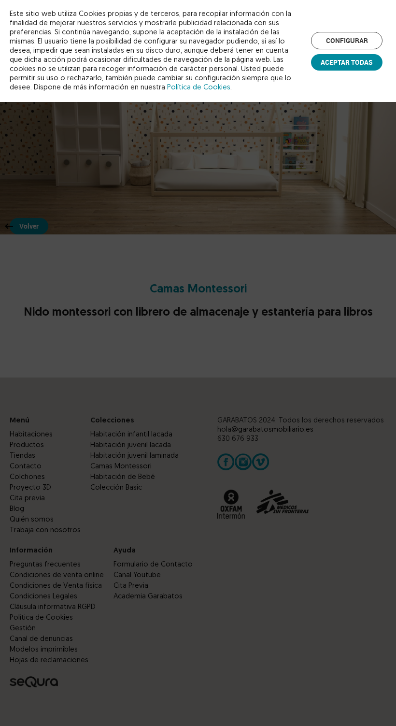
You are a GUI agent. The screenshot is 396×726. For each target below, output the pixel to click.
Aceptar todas (347, 62)
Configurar (347, 40)
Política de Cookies (198, 87)
